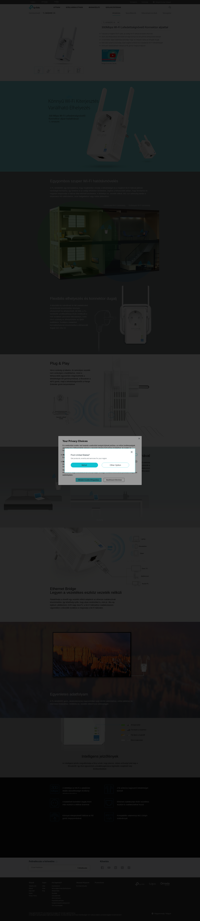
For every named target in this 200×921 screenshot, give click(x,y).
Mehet (84, 465)
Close (132, 452)
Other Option (115, 465)
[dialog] (100, 460)
